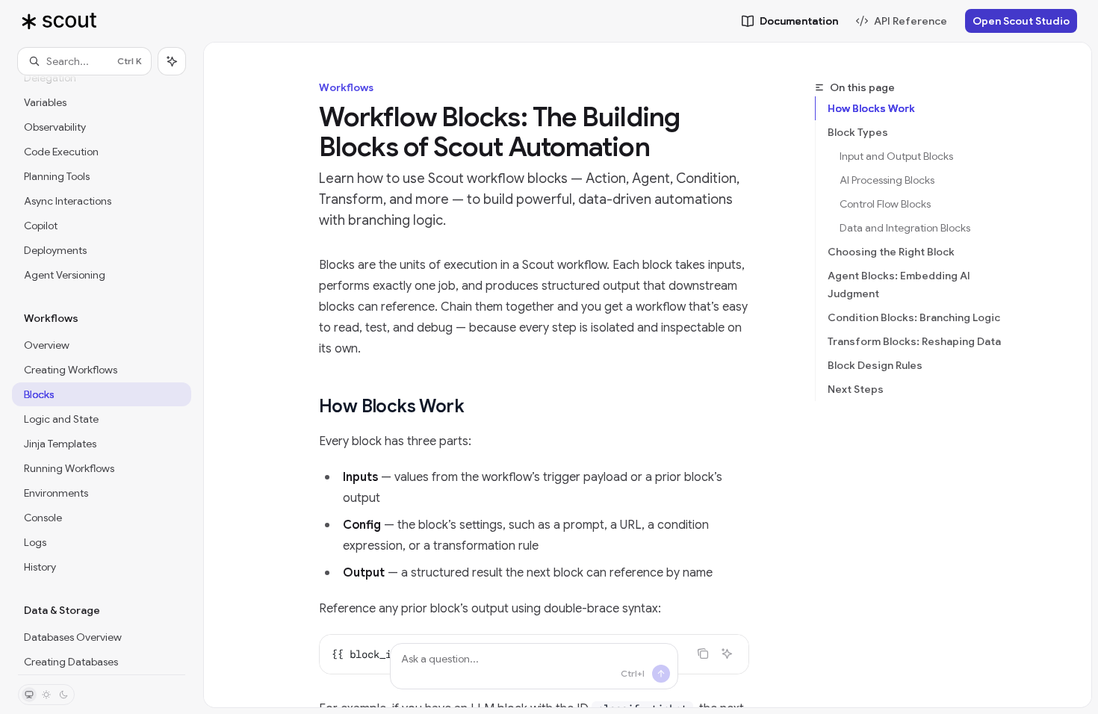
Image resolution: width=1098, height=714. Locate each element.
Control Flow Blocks (885, 204)
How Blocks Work (871, 108)
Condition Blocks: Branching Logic (914, 317)
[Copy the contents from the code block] (703, 653)
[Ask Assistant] (726, 653)
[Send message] (661, 674)
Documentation (799, 21)
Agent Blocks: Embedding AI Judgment (899, 284)
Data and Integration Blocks (905, 228)
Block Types (858, 132)
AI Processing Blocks (887, 180)
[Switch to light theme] (46, 694)
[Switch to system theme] (29, 694)
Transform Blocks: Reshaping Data (914, 341)
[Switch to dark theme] (63, 694)
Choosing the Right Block (891, 251)
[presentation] (101, 374)
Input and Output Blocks (896, 156)
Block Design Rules (875, 365)
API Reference (910, 21)
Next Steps (856, 389)
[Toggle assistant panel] (171, 61)
